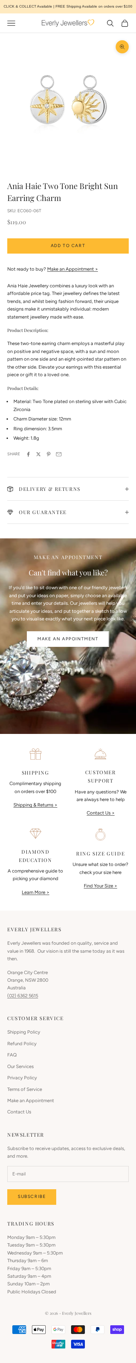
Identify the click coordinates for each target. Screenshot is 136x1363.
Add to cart (68, 245)
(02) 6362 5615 (22, 995)
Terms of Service (24, 1089)
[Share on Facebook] (28, 454)
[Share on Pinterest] (48, 454)
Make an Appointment (67, 638)
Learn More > (35, 892)
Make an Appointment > (72, 269)
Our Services (20, 1066)
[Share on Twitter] (38, 454)
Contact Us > (101, 813)
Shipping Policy (23, 1032)
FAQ (12, 1055)
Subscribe (32, 1196)
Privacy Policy (22, 1077)
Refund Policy (22, 1043)
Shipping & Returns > (35, 805)
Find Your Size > (100, 885)
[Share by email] (59, 454)
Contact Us (19, 1111)
